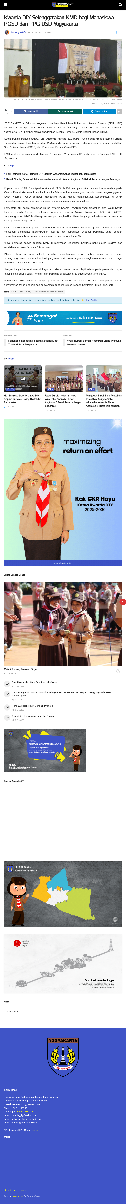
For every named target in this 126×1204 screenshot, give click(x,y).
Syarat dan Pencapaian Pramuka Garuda (33, 716)
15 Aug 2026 (10, 407)
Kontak (24, 1190)
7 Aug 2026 (51, 410)
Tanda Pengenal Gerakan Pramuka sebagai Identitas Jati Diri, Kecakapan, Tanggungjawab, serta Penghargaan (61, 694)
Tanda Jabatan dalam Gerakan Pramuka (32, 705)
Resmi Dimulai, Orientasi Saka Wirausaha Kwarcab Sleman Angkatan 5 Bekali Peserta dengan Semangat (63, 179)
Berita (49, 32)
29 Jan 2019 (37, 32)
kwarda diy (25, 291)
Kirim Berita (9, 1190)
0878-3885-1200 (25, 1111)
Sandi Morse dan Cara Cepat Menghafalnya (34, 682)
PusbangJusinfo (18, 32)
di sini (35, 1130)
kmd (13, 291)
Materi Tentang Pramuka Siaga (20, 669)
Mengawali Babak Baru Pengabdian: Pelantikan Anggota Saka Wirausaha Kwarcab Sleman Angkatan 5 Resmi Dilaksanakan (105, 401)
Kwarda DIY (18, 1196)
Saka (50, 389)
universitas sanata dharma (49, 291)
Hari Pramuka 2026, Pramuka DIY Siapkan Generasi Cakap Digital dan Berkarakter (51, 174)
